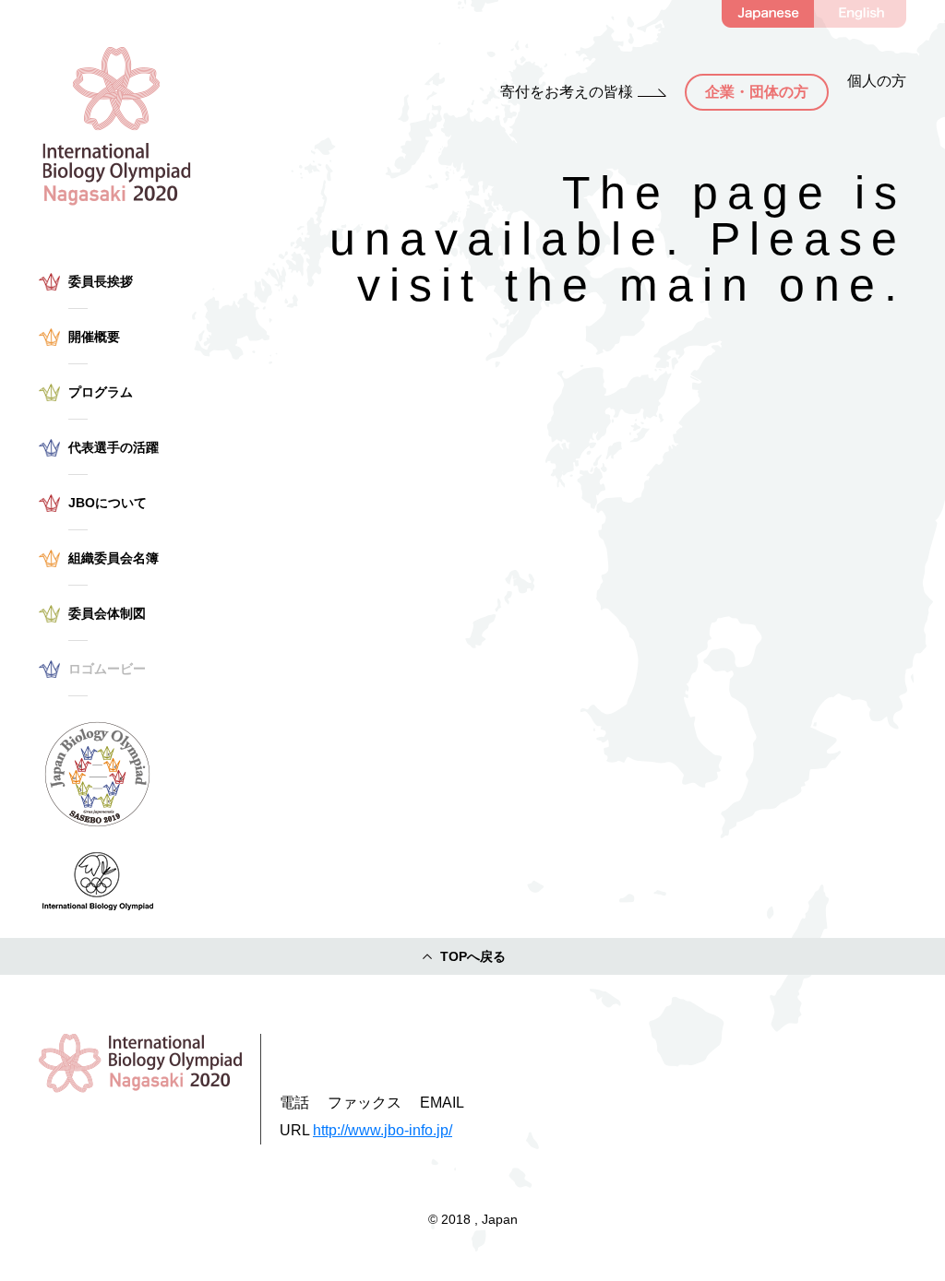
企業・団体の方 (756, 92)
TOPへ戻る (473, 956)
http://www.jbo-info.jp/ (382, 1130)
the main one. (705, 285)
